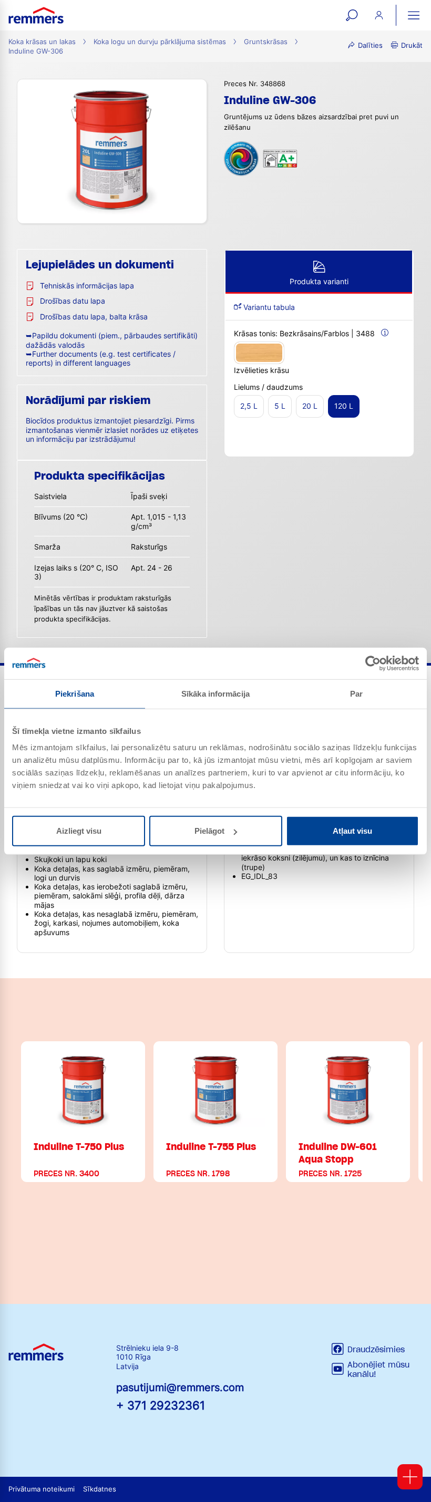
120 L (343, 405)
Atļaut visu (352, 830)
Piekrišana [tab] (74, 693)
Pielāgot (209, 830)
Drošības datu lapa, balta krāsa (94, 316)
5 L (279, 405)
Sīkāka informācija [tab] (215, 693)
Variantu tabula (268, 307)
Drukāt (412, 45)
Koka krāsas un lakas (42, 42)
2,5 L (249, 405)
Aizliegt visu (78, 830)
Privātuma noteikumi (41, 1489)
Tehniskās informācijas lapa (87, 285)
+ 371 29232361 (160, 1405)
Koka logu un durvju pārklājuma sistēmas (160, 42)
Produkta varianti (319, 281)
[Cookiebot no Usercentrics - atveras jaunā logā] (373, 663)
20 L (309, 405)
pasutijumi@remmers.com (180, 1387)
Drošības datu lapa (72, 300)
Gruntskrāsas (266, 42)
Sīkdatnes (99, 1489)
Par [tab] (356, 693)
